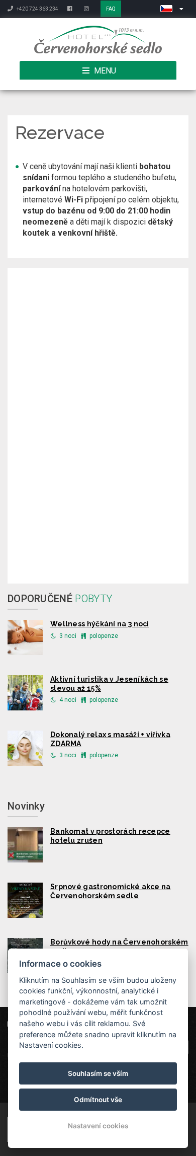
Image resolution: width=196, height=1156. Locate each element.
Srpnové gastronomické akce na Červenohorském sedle (110, 891)
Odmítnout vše (98, 1100)
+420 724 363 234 (37, 9)
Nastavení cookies (98, 1126)
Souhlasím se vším (98, 1073)
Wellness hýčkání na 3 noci (99, 624)
